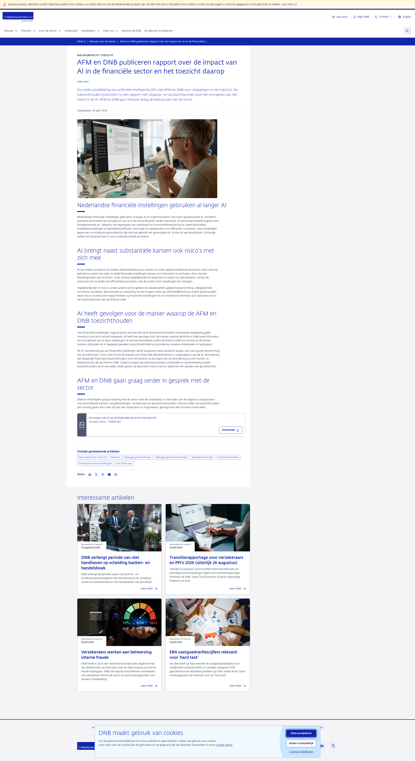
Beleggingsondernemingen (171, 457)
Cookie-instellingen (301, 751)
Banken (115, 457)
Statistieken (88, 30)
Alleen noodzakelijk (301, 743)
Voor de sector (48, 30)
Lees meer (287, 4)
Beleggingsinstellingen (137, 457)
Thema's (26, 30)
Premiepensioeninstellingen (95, 463)
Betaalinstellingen (203, 457)
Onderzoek (71, 30)
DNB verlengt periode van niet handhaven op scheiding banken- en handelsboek (115, 563)
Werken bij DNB (131, 30)
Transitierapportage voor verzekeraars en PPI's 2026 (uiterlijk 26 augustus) (206, 560)
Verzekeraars (124, 463)
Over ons (108, 30)
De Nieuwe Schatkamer (158, 30)
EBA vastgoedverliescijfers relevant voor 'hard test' (203, 655)
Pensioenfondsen (228, 457)
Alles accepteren (301, 733)
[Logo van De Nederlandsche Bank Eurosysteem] (18, 17)
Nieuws (8, 30)
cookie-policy (224, 744)
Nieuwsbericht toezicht (93, 457)
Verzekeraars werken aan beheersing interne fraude (116, 655)
